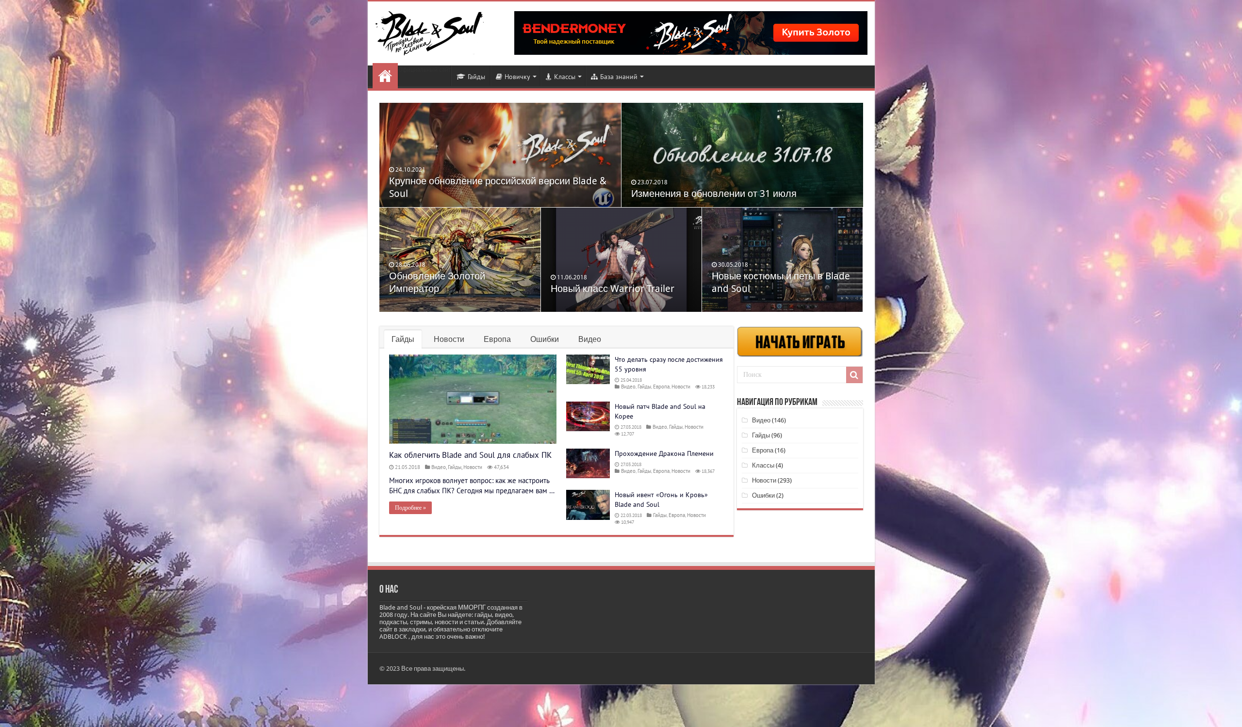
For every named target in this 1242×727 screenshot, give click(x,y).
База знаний (618, 76)
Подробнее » (410, 507)
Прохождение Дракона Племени (664, 453)
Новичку (517, 76)
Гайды (476, 76)
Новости (385, 75)
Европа (497, 339)
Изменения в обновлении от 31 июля (714, 193)
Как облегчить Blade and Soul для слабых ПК (470, 455)
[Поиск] (854, 375)
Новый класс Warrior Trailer (612, 288)
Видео (589, 339)
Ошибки (544, 339)
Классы (564, 76)
